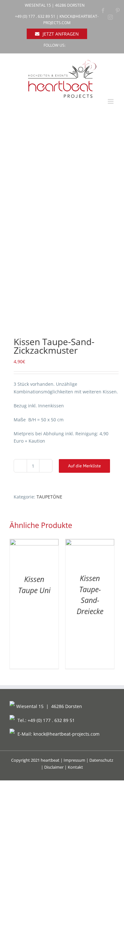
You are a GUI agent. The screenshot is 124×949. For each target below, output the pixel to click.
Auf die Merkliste (84, 466)
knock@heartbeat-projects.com (66, 734)
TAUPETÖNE (49, 497)
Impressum (74, 760)
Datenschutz (101, 760)
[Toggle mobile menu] (111, 101)
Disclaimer (54, 767)
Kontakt (75, 767)
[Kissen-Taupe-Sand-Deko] (62, 225)
